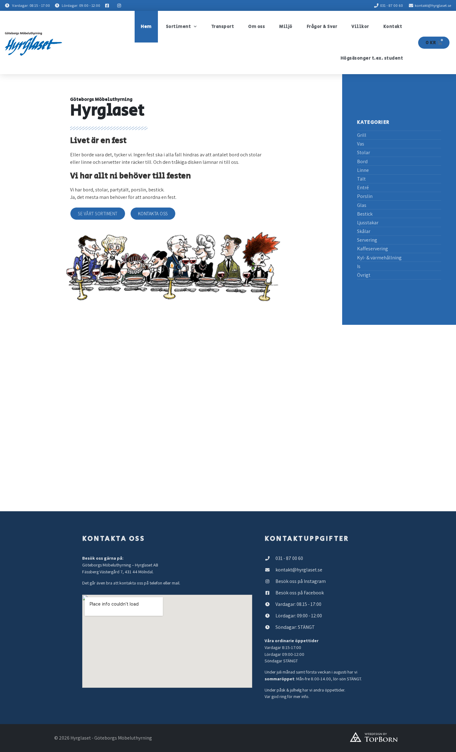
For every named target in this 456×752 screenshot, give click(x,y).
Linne (363, 170)
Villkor (360, 27)
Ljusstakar (367, 222)
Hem (146, 27)
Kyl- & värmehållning (379, 257)
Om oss (256, 27)
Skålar (363, 231)
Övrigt (363, 275)
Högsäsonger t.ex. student (372, 58)
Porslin (365, 196)
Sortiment (178, 27)
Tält (361, 179)
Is (358, 266)
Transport (222, 27)
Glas (361, 205)
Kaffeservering (372, 248)
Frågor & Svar (322, 27)
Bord (362, 161)
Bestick (365, 214)
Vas (360, 144)
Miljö (286, 27)
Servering (367, 240)
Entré (363, 187)
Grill (361, 135)
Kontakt (392, 27)
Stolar (363, 152)
